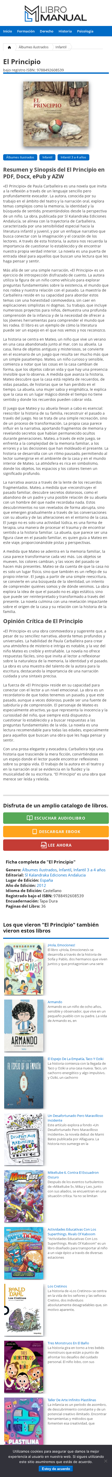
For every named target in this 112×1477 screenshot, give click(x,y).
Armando (55, 1002)
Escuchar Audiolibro (59, 818)
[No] (105, 1460)
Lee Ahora (59, 845)
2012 (41, 885)
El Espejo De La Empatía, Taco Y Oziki (75, 1058)
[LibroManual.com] (56, 14)
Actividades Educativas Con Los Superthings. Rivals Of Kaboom (72, 1231)
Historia (65, 31)
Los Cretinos (57, 1286)
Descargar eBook (60, 831)
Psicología (85, 31)
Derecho (46, 31)
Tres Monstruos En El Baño (68, 1343)
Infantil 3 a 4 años (73, 157)
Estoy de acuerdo (56, 1469)
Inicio (7, 31)
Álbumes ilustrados (33, 47)
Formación (26, 31)
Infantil (60, 47)
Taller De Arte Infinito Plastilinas (72, 1400)
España (46, 880)
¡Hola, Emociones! (61, 945)
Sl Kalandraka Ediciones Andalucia (55, 875)
